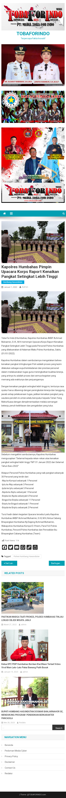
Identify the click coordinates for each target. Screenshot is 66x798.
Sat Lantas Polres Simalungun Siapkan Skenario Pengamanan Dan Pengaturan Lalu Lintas (11, 563)
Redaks (22, 723)
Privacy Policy (11, 756)
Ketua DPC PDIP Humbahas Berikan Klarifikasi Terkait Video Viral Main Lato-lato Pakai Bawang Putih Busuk (31, 666)
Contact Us (10, 768)
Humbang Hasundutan (12, 282)
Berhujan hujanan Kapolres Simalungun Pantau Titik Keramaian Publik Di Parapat (58, 563)
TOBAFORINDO (33, 33)
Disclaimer (10, 762)
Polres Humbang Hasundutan (27, 556)
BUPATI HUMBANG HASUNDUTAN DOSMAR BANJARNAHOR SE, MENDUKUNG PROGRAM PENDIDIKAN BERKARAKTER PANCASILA (32, 714)
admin (25, 287)
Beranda (9, 745)
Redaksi (8, 773)
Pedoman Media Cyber (16, 751)
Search (59, 728)
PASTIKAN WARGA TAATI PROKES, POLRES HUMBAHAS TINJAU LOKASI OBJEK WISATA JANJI (32, 618)
